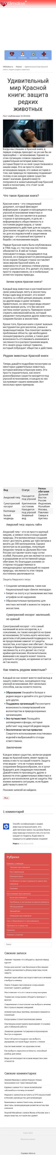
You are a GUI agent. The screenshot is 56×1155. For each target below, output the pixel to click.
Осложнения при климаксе (19, 894)
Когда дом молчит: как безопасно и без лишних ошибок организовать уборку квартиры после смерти (26, 970)
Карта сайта (28, 1133)
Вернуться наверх (28, 1139)
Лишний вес (15, 911)
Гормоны (11, 930)
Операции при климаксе (21, 916)
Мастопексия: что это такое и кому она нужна (25, 992)
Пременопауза (16, 876)
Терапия (33, 58)
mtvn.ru (32, 1153)
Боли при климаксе (18, 897)
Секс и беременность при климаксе (23, 921)
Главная (12, 58)
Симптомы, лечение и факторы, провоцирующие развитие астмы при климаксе (26, 1105)
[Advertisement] (28, 30)
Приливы (43, 58)
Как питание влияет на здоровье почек (22, 1046)
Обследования (16, 907)
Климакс (23, 58)
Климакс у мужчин (15, 935)
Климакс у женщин (15, 863)
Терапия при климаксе (20, 867)
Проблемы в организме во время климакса (29, 902)
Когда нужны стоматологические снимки (23, 1019)
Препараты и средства (17, 925)
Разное (19, 67)
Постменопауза (17, 872)
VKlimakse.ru (8, 67)
